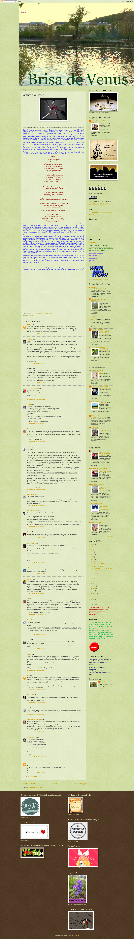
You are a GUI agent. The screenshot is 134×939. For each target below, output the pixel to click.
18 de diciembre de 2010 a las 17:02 (36, 714)
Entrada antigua (80, 784)
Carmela (29, 404)
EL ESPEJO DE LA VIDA (98, 329)
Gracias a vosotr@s (97, 566)
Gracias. (31, 315)
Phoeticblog (94, 401)
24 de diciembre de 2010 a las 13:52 (36, 773)
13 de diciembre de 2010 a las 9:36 (36, 489)
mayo (94, 588)
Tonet (28, 654)
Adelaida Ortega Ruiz (33, 388)
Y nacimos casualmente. (98, 347)
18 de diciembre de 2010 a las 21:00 (36, 756)
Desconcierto (102, 402)
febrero (95, 596)
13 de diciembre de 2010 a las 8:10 (36, 441)
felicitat (29, 447)
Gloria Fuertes (102, 524)
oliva (28, 598)
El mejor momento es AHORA (99, 386)
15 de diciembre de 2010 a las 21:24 (36, 649)
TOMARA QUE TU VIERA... (98, 370)
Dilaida (29, 639)
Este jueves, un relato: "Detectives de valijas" (104, 470)
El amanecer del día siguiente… (99, 417)
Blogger (77, 935)
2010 (92, 559)
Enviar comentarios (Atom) (36, 787)
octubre (95, 575)
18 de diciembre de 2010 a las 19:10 (36, 732)
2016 (92, 546)
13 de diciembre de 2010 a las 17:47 (36, 538)
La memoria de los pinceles (99, 563)
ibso (28, 429)
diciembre (95, 561)
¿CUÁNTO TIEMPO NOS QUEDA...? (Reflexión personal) (104, 333)
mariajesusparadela (32, 510)
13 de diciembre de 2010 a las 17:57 (36, 562)
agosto (95, 581)
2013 (92, 552)
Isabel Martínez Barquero (34, 719)
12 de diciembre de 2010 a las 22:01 (36, 333)
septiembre (96, 578)
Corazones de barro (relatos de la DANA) (104, 429)
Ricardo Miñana (31, 737)
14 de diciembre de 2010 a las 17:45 (36, 593)
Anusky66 (29, 620)
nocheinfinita (30, 543)
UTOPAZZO (92, 242)
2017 (92, 544)
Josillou (93, 316)
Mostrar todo (110, 362)
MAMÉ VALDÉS (31, 494)
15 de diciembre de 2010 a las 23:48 (36, 670)
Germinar (94, 287)
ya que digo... (95, 427)
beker (28, 567)
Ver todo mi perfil (102, 688)
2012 (92, 554)
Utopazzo (29, 579)
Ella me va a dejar (103, 302)
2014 (92, 549)
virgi (28, 708)
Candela (29, 532)
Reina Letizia (30, 695)
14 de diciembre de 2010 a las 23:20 (36, 614)
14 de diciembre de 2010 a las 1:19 (36, 574)
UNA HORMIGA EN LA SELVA (98, 288)
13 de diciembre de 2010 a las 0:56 (36, 383)
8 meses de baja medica (105, 388)
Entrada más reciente (29, 784)
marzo (94, 593)
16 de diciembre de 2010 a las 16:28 (36, 689)
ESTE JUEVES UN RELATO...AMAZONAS (105, 349)
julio (94, 583)
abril (94, 591)
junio (94, 586)
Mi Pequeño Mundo (96, 416)
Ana (28, 675)
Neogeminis (94, 451)
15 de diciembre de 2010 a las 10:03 (36, 634)
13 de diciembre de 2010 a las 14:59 (36, 505)
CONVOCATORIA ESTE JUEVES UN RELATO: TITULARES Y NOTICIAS (105, 488)
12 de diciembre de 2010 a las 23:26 (36, 363)
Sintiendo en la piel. (97, 503)
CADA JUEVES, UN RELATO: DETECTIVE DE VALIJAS (104, 454)
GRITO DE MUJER (104, 123)
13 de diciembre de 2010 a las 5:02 (36, 423)
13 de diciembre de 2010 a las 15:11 (36, 526)
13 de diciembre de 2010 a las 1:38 (36, 399)
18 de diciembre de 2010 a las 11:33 (36, 702)
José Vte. (29, 339)
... (23, 10)
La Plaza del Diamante (97, 522)
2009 (92, 599)
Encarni (102, 682)
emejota (29, 324)
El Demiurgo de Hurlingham (99, 468)
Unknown (29, 761)
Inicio (55, 784)
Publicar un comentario (31, 776)
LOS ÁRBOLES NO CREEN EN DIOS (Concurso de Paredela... (102, 569)
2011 (92, 557)
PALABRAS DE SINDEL (97, 484)
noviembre (95, 573)
